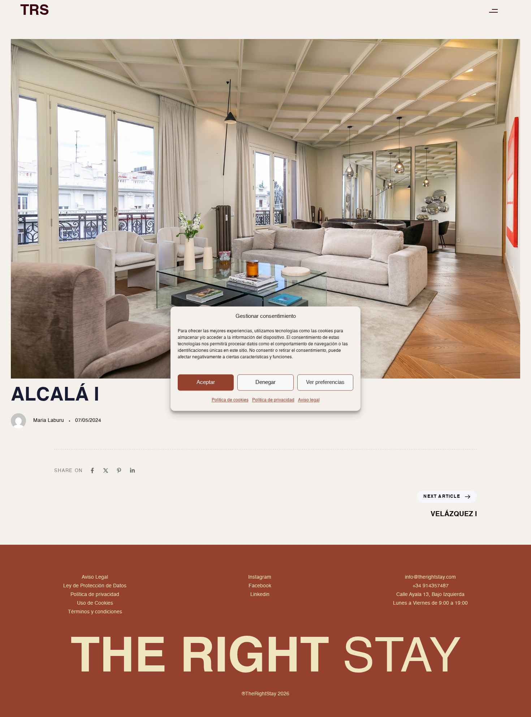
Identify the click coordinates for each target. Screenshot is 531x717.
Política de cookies (230, 400)
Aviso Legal (95, 577)
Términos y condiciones (95, 611)
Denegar (265, 382)
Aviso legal (309, 400)
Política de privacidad (273, 400)
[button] (493, 11)
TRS (34, 11)
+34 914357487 (431, 585)
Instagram (259, 577)
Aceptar (206, 382)
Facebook (260, 585)
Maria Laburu (48, 420)
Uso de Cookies (95, 603)
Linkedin (259, 594)
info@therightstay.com (430, 577)
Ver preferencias (325, 382)
